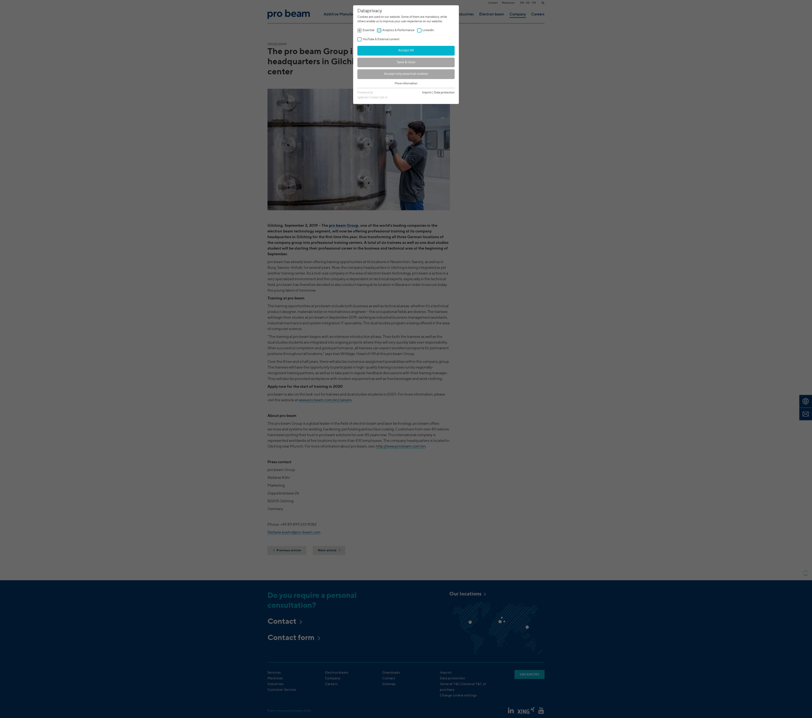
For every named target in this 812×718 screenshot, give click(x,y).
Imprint (427, 92)
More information (406, 83)
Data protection (444, 92)
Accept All (406, 50)
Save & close (406, 62)
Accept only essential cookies (406, 74)
